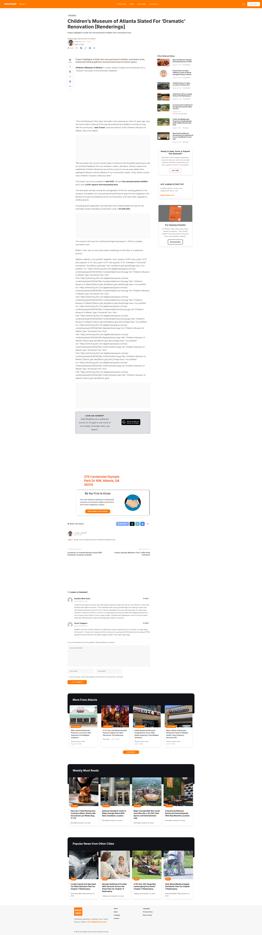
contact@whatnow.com (97, 922)
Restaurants (121, 4)
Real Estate (141, 4)
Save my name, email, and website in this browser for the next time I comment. (96, 677)
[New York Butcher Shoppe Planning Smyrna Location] (163, 62)
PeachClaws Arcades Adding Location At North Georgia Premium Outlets (182, 72)
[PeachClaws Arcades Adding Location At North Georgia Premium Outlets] (163, 73)
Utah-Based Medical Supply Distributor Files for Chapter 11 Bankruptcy (177, 886)
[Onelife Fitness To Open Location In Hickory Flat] (163, 86)
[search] (244, 4)
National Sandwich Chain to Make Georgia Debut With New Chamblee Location (114, 813)
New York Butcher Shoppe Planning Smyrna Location (182, 60)
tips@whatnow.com (167, 195)
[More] (94, 48)
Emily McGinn (186, 65)
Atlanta (74, 806)
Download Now (175, 242)
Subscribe (253, 4)
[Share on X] (81, 48)
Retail (132, 4)
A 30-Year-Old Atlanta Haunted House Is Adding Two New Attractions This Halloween (115, 732)
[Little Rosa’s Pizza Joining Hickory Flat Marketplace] (163, 96)
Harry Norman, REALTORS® (180, 113)
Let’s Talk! (175, 170)
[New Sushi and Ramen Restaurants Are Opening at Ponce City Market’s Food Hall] (163, 136)
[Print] (90, 48)
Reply (147, 598)
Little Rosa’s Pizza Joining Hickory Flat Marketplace (182, 95)
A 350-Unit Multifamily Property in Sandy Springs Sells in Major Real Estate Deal (182, 122)
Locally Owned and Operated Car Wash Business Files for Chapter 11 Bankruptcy (83, 886)
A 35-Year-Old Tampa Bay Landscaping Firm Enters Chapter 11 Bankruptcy (145, 886)
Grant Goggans (80, 623)
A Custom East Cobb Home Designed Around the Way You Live (183, 106)
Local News (76, 726)
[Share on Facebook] (77, 48)
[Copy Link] (85, 48)
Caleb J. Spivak (86, 41)
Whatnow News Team (78, 741)
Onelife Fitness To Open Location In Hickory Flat (181, 84)
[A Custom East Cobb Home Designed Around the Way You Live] (163, 107)
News (73, 879)
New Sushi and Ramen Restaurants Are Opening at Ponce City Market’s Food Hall (183, 136)
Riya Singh (185, 128)
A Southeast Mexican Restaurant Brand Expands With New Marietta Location (177, 813)
